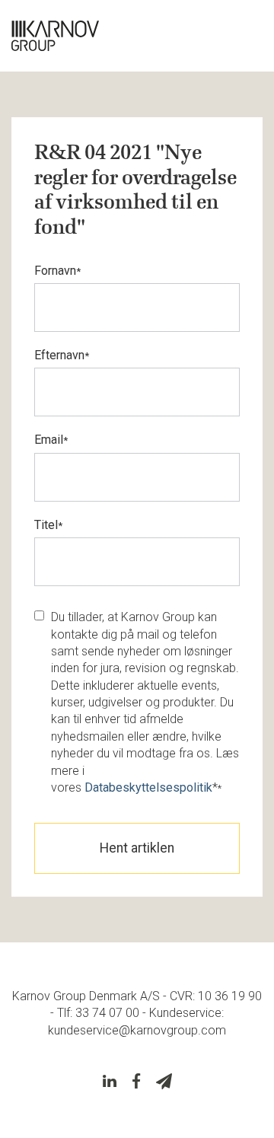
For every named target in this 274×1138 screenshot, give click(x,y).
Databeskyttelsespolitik (148, 787)
